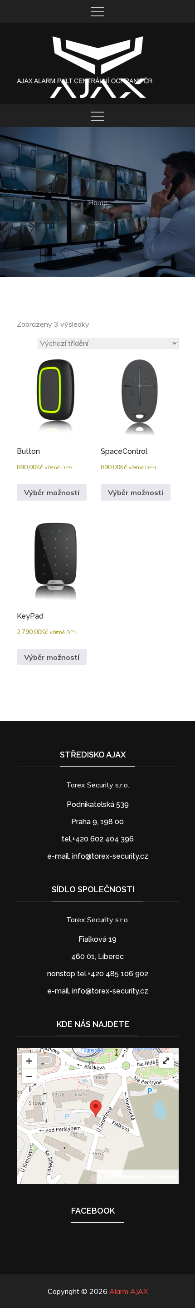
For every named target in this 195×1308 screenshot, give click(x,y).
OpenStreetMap (124, 1177)
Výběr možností (51, 492)
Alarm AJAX (128, 1291)
